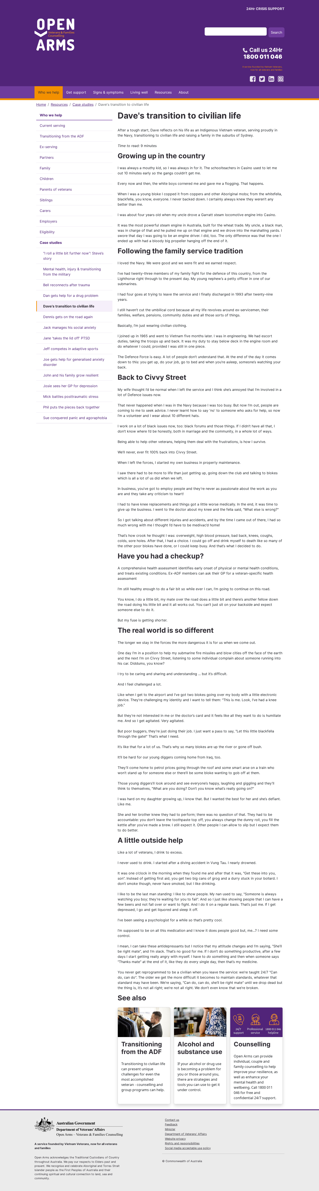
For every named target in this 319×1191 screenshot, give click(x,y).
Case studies (83, 104)
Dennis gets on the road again (68, 317)
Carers (45, 210)
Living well (139, 92)
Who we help (48, 92)
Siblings (46, 200)
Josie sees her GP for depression (70, 386)
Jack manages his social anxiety (69, 327)
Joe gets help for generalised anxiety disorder (73, 362)
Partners (47, 157)
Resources (163, 92)
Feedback (171, 1124)
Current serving (52, 125)
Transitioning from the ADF (62, 136)
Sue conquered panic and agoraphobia (75, 418)
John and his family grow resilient (71, 375)
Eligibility (47, 232)
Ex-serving (48, 147)
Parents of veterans (56, 189)
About (184, 92)
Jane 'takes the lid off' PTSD (66, 338)
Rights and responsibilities (182, 1143)
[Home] (58, 36)
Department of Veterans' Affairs (186, 1134)
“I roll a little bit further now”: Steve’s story (73, 256)
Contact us (172, 1120)
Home (41, 104)
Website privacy (175, 1138)
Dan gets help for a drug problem (70, 295)
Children (46, 179)
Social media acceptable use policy (188, 1148)
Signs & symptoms (108, 92)
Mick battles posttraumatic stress (70, 396)
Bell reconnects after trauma (66, 285)
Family (45, 168)
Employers (48, 221)
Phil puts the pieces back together (71, 407)
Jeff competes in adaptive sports (70, 349)
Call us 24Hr (262, 53)
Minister (170, 1129)
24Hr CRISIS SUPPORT (265, 9)
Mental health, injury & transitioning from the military (72, 271)
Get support (76, 92)
